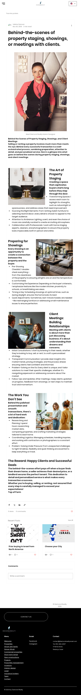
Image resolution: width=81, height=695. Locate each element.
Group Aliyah (9, 649)
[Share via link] (25, 505)
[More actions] (71, 25)
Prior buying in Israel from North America (21, 548)
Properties (8, 644)
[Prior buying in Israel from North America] (22, 533)
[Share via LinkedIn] (19, 505)
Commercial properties (13, 652)
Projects (7, 660)
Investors (8, 665)
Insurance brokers (11, 673)
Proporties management (14, 663)
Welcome (7, 641)
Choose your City (53, 546)
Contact (7, 679)
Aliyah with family (11, 646)
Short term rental (11, 654)
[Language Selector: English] (73, 3)
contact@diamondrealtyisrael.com (65, 641)
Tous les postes (12, 13)
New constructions (11, 657)
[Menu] (3, 3)
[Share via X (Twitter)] (14, 505)
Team (6, 676)
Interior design (10, 668)
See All (70, 520)
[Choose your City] (58, 533)
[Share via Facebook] (9, 505)
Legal (6, 671)
